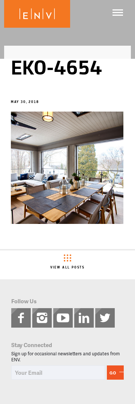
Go (113, 373)
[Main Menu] (117, 12)
